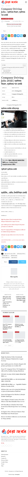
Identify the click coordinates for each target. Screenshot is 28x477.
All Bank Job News (21, 253)
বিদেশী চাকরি (4, 332)
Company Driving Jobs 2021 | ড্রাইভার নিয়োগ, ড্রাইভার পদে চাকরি (13, 68)
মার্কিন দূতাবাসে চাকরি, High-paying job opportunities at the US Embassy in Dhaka (7, 302)
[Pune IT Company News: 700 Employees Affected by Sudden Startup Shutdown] (8, 319)
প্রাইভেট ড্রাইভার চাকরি (6, 71)
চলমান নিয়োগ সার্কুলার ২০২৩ (5, 255)
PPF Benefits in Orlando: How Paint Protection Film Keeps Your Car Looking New (13, 406)
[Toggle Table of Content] (23, 65)
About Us (3, 456)
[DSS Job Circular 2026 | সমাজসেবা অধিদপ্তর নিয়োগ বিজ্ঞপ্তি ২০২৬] (20, 319)
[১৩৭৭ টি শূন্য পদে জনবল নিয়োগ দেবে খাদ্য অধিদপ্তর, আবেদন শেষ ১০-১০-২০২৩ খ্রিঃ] (20, 335)
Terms (2, 464)
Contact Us (3, 458)
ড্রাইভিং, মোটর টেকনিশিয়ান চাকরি (6, 72)
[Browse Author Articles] (14, 271)
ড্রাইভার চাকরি (11, 18)
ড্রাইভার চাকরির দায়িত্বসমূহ (6, 70)
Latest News (5, 18)
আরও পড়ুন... (3, 443)
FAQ (2, 465)
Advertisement (4, 454)
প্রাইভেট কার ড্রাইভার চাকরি (5, 257)
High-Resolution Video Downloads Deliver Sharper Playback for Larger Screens (12, 359)
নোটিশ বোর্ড (16, 316)
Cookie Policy (4, 462)
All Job (17, 332)
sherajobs (17, 474)
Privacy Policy (4, 460)
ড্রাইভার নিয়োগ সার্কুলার (14, 255)
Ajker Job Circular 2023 (10, 253)
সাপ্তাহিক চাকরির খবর (14, 257)
